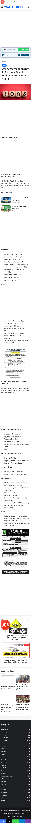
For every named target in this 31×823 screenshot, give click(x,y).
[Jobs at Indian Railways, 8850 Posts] (8, 679)
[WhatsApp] (15, 821)
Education (5, 729)
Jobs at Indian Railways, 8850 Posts (8, 685)
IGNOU (4, 751)
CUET (5, 735)
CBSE (5, 732)
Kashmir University (7, 776)
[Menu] (2, 8)
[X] (9, 821)
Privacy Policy (11, 816)
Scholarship (5, 784)
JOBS (8, 61)
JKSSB (4, 768)
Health (4, 748)
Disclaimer (24, 813)
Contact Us (18, 813)
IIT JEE (6, 738)
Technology (5, 789)
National (4, 778)
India (3, 754)
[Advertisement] (15, 31)
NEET (5, 740)
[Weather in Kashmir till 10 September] (6, 200)
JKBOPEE (4, 759)
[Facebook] (3, 821)
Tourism (4, 795)
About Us (10, 813)
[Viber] (28, 821)
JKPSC (4, 765)
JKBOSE (4, 762)
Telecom (4, 792)
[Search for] (29, 8)
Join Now (24, 50)
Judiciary (4, 773)
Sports (4, 787)
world (3, 800)
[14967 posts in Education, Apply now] (6, 208)
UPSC (5, 743)
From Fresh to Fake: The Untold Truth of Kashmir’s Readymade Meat (22, 687)
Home (4, 61)
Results (4, 781)
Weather (4, 798)
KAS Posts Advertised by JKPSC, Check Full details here (8, 706)
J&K (3, 757)
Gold (3, 746)
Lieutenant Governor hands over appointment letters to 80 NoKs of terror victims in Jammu (22, 707)
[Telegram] (22, 821)
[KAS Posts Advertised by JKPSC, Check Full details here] (8, 699)
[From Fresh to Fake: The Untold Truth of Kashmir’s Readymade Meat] (23, 679)
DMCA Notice (19, 816)
